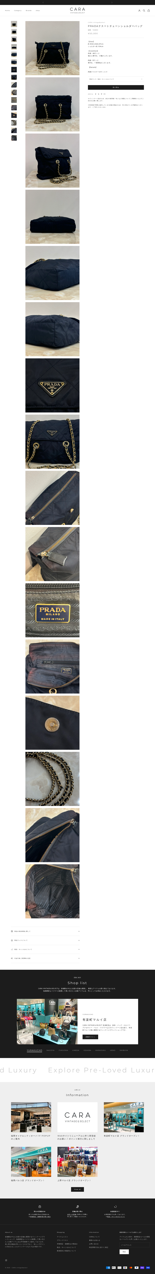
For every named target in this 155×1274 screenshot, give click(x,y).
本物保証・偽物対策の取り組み (40, 1216)
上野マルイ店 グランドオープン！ (74, 1180)
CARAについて (94, 1237)
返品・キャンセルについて (116, 1216)
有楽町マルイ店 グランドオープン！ (122, 1136)
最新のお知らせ (94, 1240)
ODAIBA (87, 1050)
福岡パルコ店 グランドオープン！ (28, 1180)
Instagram (82, 2)
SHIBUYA (124, 1050)
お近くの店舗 (71, 1214)
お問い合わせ (94, 1244)
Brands (29, 10)
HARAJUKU (100, 1050)
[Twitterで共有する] (98, 94)
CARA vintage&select (96, 22)
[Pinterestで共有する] (101, 94)
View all (77, 1189)
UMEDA (75, 1050)
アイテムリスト (62, 1237)
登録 (124, 1252)
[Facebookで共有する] (95, 94)
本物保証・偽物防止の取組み (67, 1244)
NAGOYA (51, 1050)
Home (7, 10)
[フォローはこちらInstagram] (6, 1260)
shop (38, 10)
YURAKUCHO (34, 1050)
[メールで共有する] (104, 94)
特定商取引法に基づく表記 (98, 1247)
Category (18, 10)
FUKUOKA (63, 1050)
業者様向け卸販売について (66, 1251)
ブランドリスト (62, 1240)
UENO (112, 1050)
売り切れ (116, 87)
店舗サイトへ (90, 1037)
